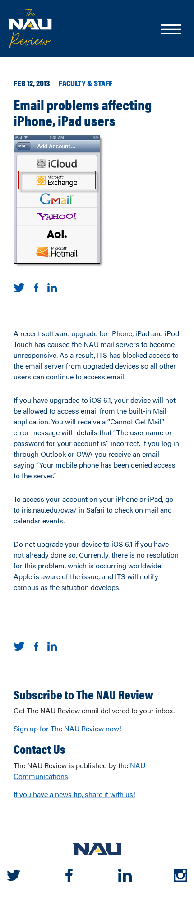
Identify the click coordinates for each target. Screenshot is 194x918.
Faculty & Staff (85, 82)
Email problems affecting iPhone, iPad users (83, 112)
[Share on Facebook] (36, 286)
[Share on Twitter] (19, 286)
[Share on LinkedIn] (52, 286)
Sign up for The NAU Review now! (67, 728)
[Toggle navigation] (170, 30)
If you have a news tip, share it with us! (74, 794)
